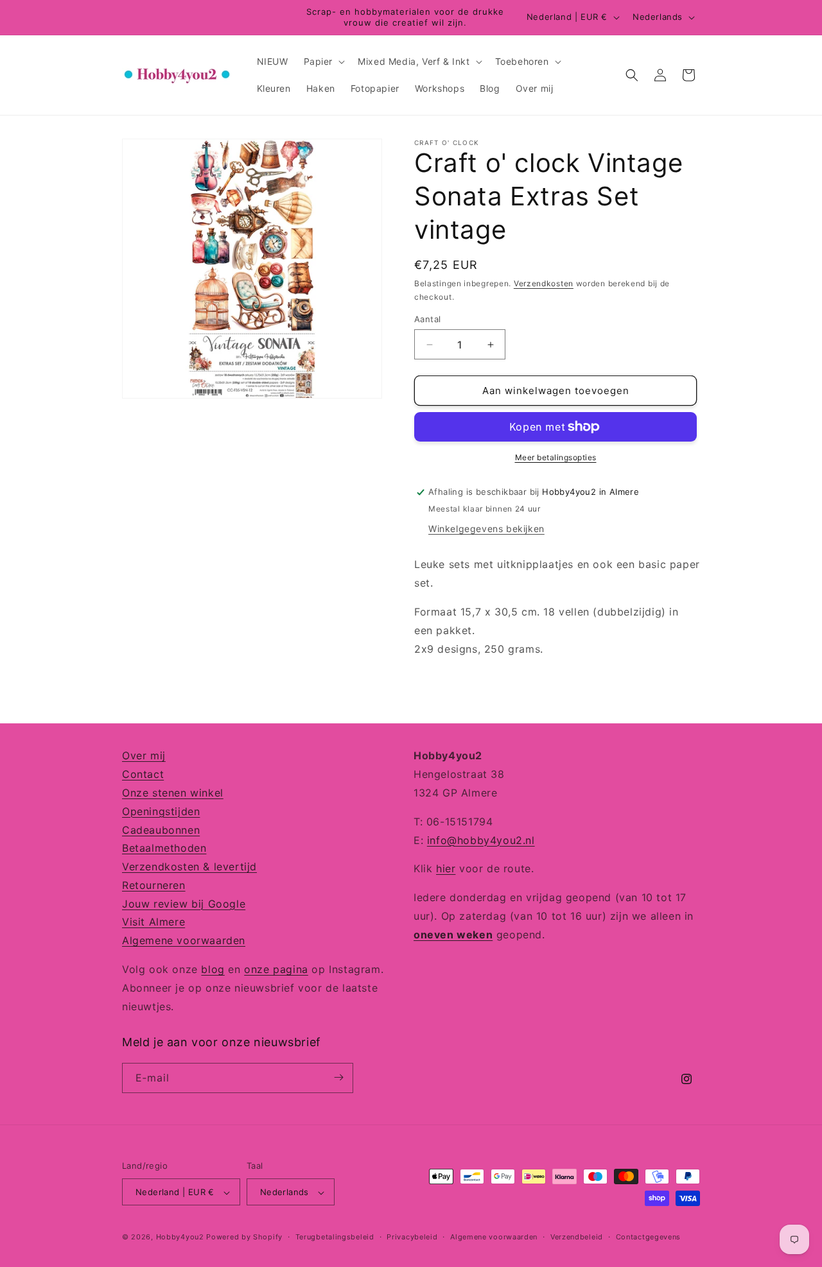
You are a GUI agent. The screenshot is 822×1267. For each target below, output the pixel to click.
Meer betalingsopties (556, 457)
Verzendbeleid (576, 1236)
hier (445, 868)
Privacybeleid (412, 1236)
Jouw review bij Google (183, 903)
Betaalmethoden (164, 847)
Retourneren (154, 884)
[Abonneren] (338, 1077)
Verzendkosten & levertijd (189, 865)
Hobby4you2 (180, 1237)
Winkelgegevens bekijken (486, 528)
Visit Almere (153, 921)
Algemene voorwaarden (183, 940)
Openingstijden (161, 810)
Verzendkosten (543, 283)
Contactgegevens (648, 1236)
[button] (323, 61)
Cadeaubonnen (161, 829)
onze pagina (276, 968)
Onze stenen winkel (172, 792)
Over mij (144, 755)
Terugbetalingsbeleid (334, 1236)
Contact (143, 773)
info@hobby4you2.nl (481, 839)
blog (212, 968)
